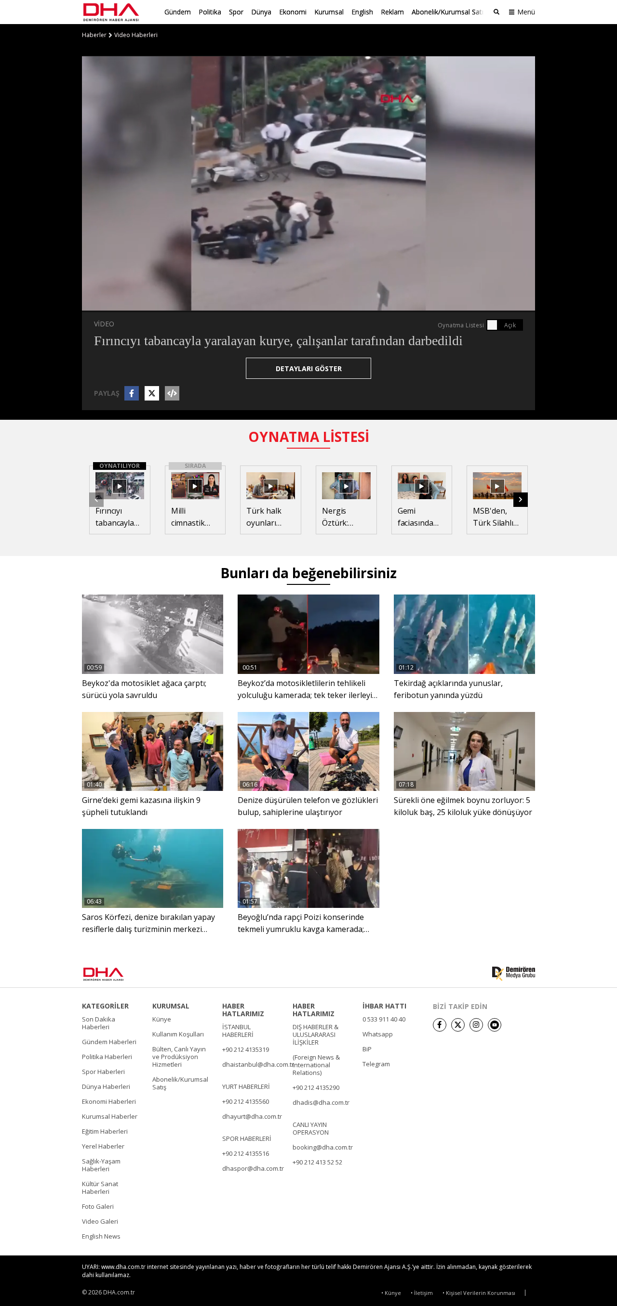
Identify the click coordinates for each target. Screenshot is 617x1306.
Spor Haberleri (103, 1071)
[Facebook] (439, 1025)
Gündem (177, 11)
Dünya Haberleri (106, 1086)
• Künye (391, 1293)
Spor (236, 11)
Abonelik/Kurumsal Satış (449, 11)
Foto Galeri (98, 1206)
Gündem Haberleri (109, 1042)
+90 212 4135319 (245, 1049)
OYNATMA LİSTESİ (308, 436)
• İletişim (422, 1293)
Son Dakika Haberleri (98, 1023)
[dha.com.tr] (117, 974)
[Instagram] (476, 1025)
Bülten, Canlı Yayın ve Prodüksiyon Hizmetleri (179, 1056)
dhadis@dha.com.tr (321, 1102)
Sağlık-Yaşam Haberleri (101, 1165)
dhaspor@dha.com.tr (253, 1168)
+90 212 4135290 (316, 1087)
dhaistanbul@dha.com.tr (258, 1064)
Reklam (392, 11)
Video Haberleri (136, 35)
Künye (161, 1019)
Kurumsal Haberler (109, 1116)
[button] (111, 304)
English (362, 11)
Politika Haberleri (107, 1056)
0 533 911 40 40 (383, 1019)
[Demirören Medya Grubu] (513, 974)
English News (101, 1236)
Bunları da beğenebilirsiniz (308, 573)
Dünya (261, 11)
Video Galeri (100, 1221)
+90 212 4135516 (245, 1153)
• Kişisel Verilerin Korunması (479, 1293)
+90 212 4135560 (245, 1101)
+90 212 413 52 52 (317, 1162)
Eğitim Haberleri (105, 1131)
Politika (210, 11)
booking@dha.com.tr (323, 1147)
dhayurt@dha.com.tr (252, 1116)
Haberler (94, 35)
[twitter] (458, 1025)
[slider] (329, 304)
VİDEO (104, 323)
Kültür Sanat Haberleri (100, 1187)
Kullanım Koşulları (178, 1034)
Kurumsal (329, 11)
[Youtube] (494, 1025)
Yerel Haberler (103, 1146)
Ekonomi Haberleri (109, 1101)
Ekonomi (293, 11)
